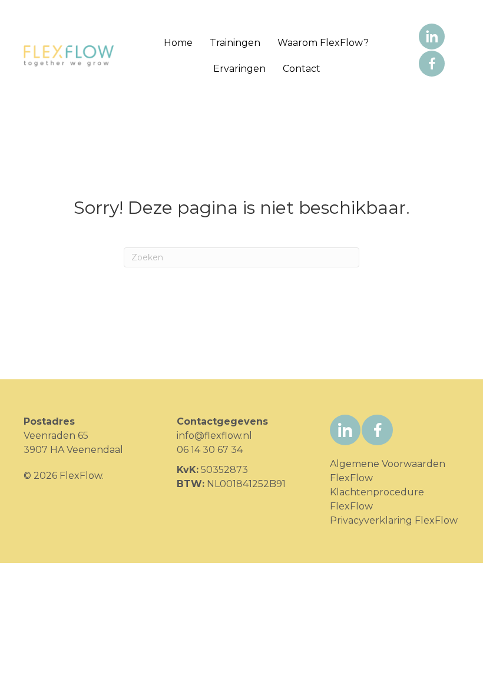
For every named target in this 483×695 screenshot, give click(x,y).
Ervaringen (239, 68)
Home (178, 42)
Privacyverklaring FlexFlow (394, 520)
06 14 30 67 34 (210, 449)
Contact (301, 68)
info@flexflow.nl (214, 435)
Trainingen (235, 42)
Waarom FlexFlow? (323, 42)
